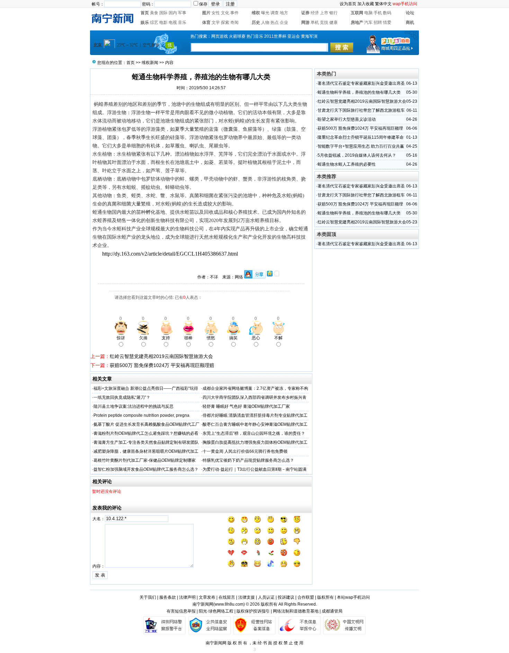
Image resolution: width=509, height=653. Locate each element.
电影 (163, 22)
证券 (305, 12)
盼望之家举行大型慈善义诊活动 (347, 119)
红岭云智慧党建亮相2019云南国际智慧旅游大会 (161, 356)
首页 (145, 12)
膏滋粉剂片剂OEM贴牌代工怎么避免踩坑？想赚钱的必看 (145, 433)
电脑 (368, 12)
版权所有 (325, 597)
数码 (387, 12)
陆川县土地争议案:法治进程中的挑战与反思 (133, 406)
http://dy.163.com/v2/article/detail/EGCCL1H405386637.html (170, 254)
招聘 (378, 22)
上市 (324, 12)
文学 (216, 22)
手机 (378, 12)
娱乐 (145, 22)
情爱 (387, 22)
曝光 (265, 12)
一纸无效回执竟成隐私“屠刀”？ (121, 397)
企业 (284, 22)
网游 (305, 22)
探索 (225, 22)
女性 (216, 12)
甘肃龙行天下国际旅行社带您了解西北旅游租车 (361, 110)
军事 (182, 12)
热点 (274, 22)
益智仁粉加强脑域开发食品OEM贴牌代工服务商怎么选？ (145, 469)
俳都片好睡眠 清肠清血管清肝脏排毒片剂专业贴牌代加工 (255, 415)
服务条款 (167, 597)
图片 (206, 12)
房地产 (357, 22)
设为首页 (348, 3)
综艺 (154, 22)
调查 (274, 12)
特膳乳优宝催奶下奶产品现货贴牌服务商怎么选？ (248, 460)
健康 (333, 22)
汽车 (368, 22)
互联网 (357, 12)
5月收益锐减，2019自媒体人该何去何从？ (357, 155)
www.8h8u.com (229, 604)
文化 (225, 12)
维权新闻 (150, 62)
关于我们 (148, 597)
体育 (206, 22)
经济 (315, 12)
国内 (173, 12)
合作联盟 (305, 597)
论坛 (410, 12)
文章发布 (207, 597)
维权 (256, 12)
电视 (173, 22)
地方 (284, 12)
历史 (256, 22)
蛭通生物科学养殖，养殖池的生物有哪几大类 (359, 92)
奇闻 (234, 22)
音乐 (182, 22)
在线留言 (226, 597)
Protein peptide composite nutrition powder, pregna (141, 415)
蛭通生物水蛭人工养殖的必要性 (347, 164)
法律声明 (187, 597)
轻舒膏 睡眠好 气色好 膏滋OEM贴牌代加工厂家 (246, 406)
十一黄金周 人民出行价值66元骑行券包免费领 (245, 451)
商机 (410, 22)
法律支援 (246, 597)
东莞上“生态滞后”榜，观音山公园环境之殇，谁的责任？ (254, 433)
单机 (315, 22)
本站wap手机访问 (353, 597)
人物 (265, 22)
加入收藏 (365, 3)
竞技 (324, 22)
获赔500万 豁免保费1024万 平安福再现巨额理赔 (162, 365)
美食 (154, 12)
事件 (234, 12)
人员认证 (266, 597)
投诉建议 (286, 597)
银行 (333, 12)
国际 (163, 12)
